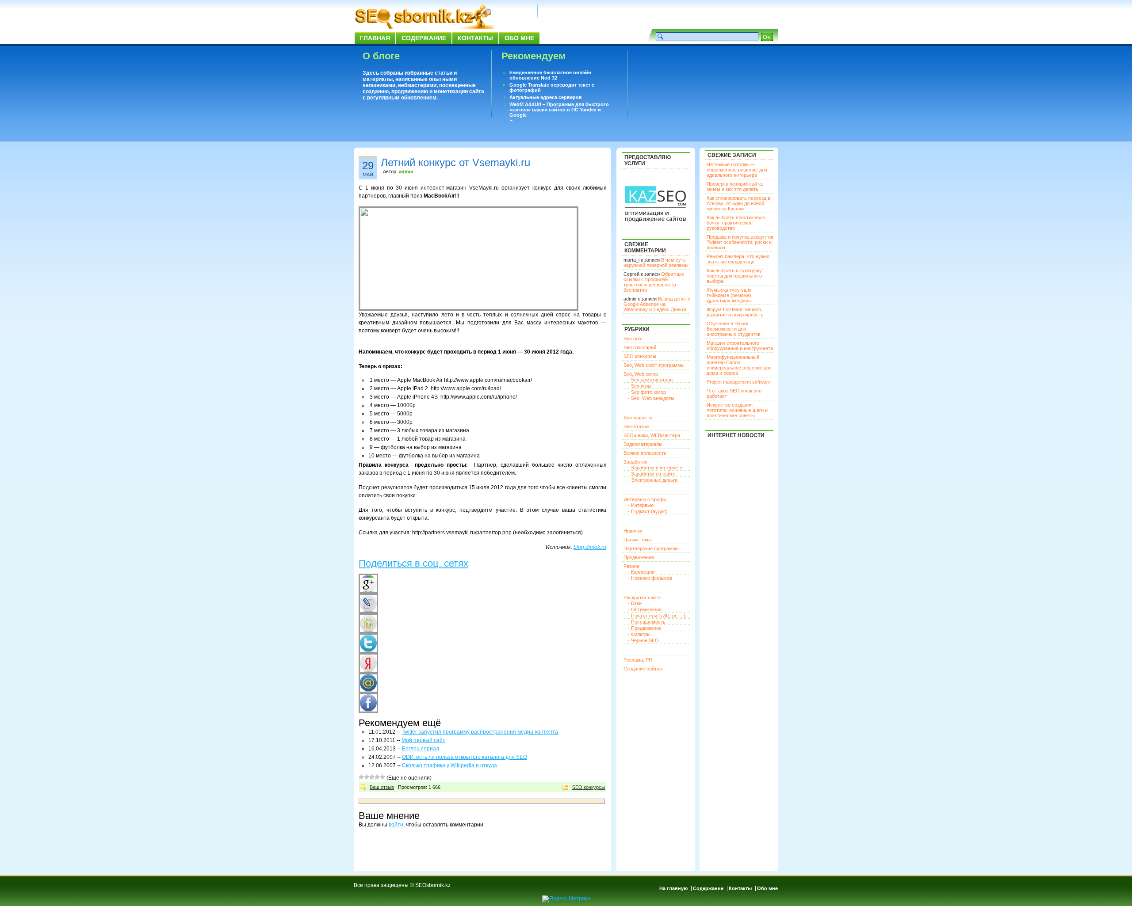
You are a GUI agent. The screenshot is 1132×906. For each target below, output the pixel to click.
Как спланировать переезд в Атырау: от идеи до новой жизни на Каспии (738, 203)
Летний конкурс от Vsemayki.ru (455, 162)
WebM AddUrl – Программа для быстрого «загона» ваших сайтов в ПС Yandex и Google (559, 110)
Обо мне (519, 38)
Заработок (635, 461)
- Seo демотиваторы (650, 379)
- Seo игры (639, 385)
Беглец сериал (420, 749)
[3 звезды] (372, 777)
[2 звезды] (366, 777)
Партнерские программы (651, 548)
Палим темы (637, 539)
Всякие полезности (644, 453)
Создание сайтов (642, 668)
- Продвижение (645, 628)
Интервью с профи (644, 499)
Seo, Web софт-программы (654, 365)
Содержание (424, 38)
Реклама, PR (637, 659)
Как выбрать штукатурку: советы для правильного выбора (735, 276)
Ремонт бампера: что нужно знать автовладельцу (738, 259)
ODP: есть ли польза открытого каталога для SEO (464, 757)
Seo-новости (637, 417)
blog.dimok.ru (590, 547)
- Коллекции (641, 572)
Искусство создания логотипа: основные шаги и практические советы (737, 410)
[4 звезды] (377, 777)
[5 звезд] (382, 777)
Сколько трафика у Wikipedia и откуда (449, 765)
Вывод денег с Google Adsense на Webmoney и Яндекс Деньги (656, 304)
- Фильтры (639, 634)
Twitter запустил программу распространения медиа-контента (480, 732)
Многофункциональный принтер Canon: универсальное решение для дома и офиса (739, 365)
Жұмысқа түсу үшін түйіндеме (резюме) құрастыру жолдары (729, 295)
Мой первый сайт (423, 740)
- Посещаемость (646, 621)
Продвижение (638, 557)
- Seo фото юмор (647, 392)
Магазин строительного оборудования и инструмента (740, 345)
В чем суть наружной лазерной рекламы (655, 262)
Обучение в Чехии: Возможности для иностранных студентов (734, 329)
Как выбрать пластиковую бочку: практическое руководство (736, 223)
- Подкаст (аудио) (648, 511)
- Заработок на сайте (651, 473)
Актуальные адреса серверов (545, 97)
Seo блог (633, 338)
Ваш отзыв (382, 787)
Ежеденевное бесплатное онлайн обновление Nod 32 (550, 75)
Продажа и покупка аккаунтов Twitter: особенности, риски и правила (740, 242)
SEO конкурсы (588, 787)
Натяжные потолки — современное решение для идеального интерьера (737, 170)
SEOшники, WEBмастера (651, 435)
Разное (631, 566)
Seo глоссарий (639, 347)
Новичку (632, 530)
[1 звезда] (361, 777)
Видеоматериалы (642, 444)
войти (396, 825)
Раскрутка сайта (642, 597)
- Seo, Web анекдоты (651, 398)
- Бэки (635, 603)
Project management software (739, 381)
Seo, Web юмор (640, 374)
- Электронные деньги (652, 480)
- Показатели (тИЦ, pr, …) (656, 615)
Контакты (475, 38)
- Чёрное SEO (643, 640)
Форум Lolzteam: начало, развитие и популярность (735, 312)
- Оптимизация (645, 609)
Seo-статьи (636, 426)
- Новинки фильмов (650, 578)
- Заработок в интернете (655, 467)
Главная (375, 38)
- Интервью (641, 505)
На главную (673, 888)
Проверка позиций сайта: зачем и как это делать (735, 186)
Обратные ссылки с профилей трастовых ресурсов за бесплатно (653, 282)
